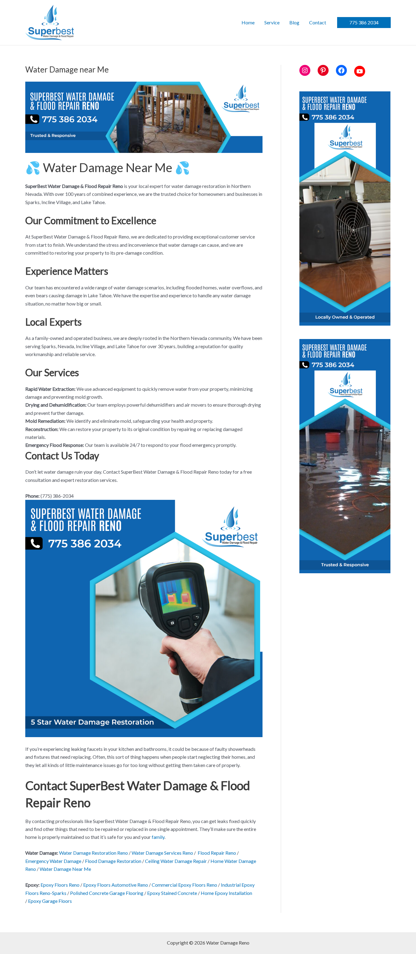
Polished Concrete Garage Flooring (106, 893)
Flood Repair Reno (217, 853)
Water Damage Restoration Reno (93, 853)
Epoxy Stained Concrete (172, 893)
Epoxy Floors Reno (60, 885)
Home (248, 22)
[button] (364, 22)
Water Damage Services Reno (162, 853)
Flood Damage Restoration (113, 861)
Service (272, 22)
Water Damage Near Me (65, 869)
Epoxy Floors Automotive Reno (115, 885)
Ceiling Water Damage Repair (176, 861)
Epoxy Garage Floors (50, 901)
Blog (294, 22)
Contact (317, 22)
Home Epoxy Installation (226, 893)
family (158, 837)
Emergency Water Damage (53, 861)
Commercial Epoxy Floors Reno (184, 885)
